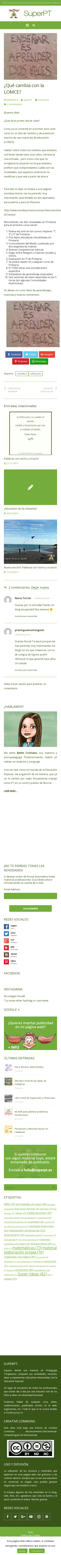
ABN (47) (9, 1204)
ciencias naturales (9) (28, 1218)
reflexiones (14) (10, 1274)
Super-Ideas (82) (32, 1273)
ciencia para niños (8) (12, 1218)
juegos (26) (24, 1243)
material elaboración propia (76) (30, 1250)
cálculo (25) (20, 1213)
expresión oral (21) (34, 1235)
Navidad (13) (38, 1261)
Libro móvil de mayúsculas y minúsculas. (35, 1097)
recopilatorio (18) (42, 1270)
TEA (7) (49, 1275)
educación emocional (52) (27, 1230)
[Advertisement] (30, 828)
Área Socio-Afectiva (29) (27, 1208)
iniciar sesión (18, 684)
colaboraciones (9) (44, 1218)
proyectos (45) (24, 1270)
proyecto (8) (10, 1270)
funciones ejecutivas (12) (28, 1239)
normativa (43, 99)
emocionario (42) (14, 1235)
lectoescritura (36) (41, 1243)
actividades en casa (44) (31, 1204)
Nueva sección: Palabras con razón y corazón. (30, 567)
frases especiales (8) (11, 1240)
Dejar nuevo (40, 587)
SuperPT (27, 99)
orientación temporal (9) (18, 1266)
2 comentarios (14, 104)
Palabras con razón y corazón (21, 458)
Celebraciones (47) (39, 1213)
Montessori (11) (10, 1261)
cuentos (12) (49, 1222)
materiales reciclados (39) (19, 1257)
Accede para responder (26, 616)
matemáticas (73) (27, 1247)
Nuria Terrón (23, 598)
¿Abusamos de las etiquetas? (20, 508)
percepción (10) (42, 1266)
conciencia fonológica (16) (15, 1222)
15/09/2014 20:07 (42, 598)
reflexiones (35, 373)
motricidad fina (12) (25, 1261)
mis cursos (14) (42, 1257)
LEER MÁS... (10, 791)
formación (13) (50, 1235)
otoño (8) (32, 1266)
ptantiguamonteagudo (29, 630)
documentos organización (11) (16, 1226)
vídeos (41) (10, 1279)
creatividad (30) (36, 1221)
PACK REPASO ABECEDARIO (29, 1067)
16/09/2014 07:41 (22, 634)
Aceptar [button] (22, 1551)
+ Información (37, 1551)
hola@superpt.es (14, 1412)
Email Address (12, 889)
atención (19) (46, 1209)
